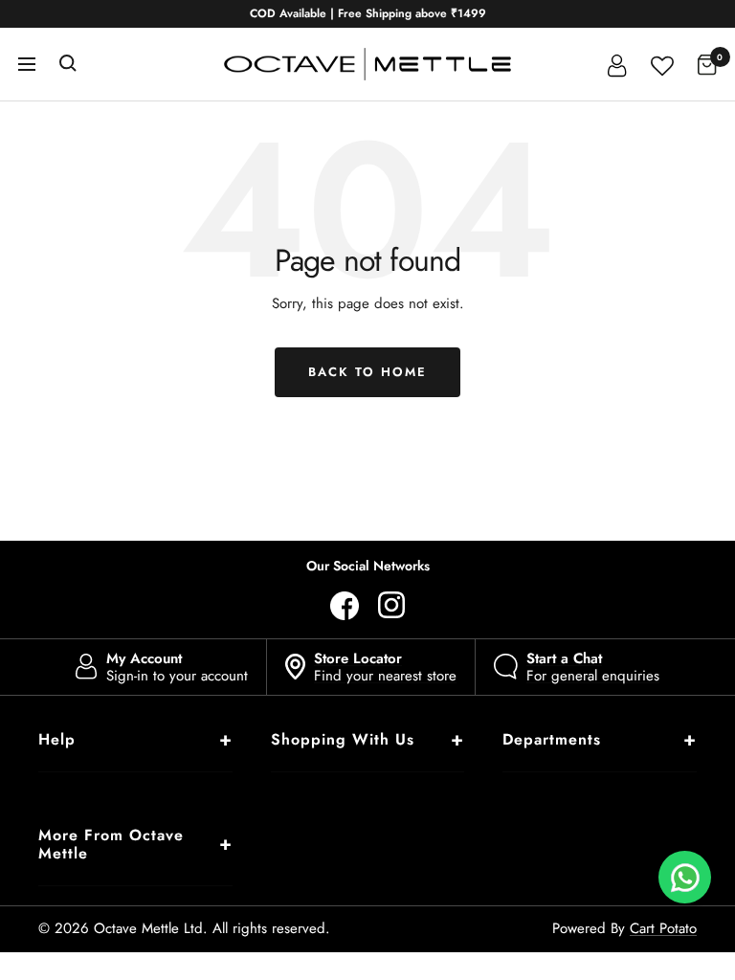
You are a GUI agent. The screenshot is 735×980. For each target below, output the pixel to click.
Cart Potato (663, 928)
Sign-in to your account (177, 667)
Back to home (367, 372)
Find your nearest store (385, 667)
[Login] (617, 64)
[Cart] (707, 64)
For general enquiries (592, 667)
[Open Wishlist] (662, 63)
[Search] (68, 64)
